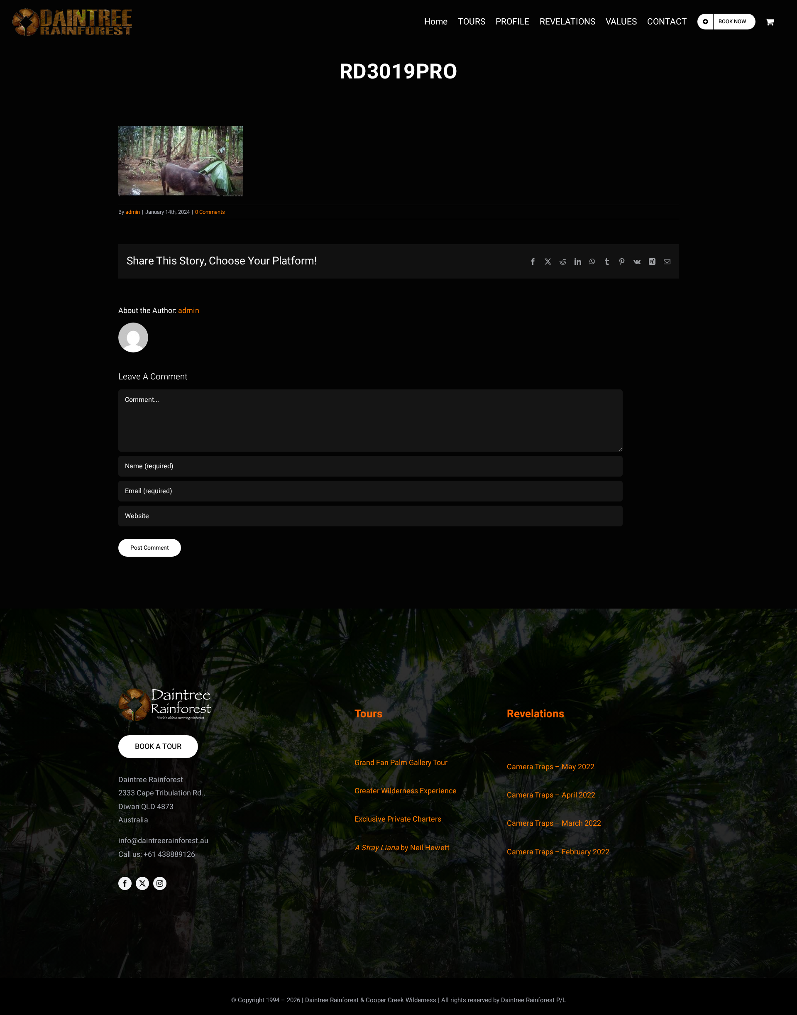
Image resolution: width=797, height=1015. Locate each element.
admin (132, 212)
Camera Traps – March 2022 (554, 823)
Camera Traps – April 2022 (551, 795)
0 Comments (210, 212)
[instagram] (159, 883)
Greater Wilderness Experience (405, 791)
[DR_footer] (165, 691)
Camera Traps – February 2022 (558, 852)
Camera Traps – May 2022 (550, 767)
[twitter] (142, 883)
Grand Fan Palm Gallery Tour (400, 762)
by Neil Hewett (402, 848)
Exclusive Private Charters (397, 819)
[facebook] (125, 883)
